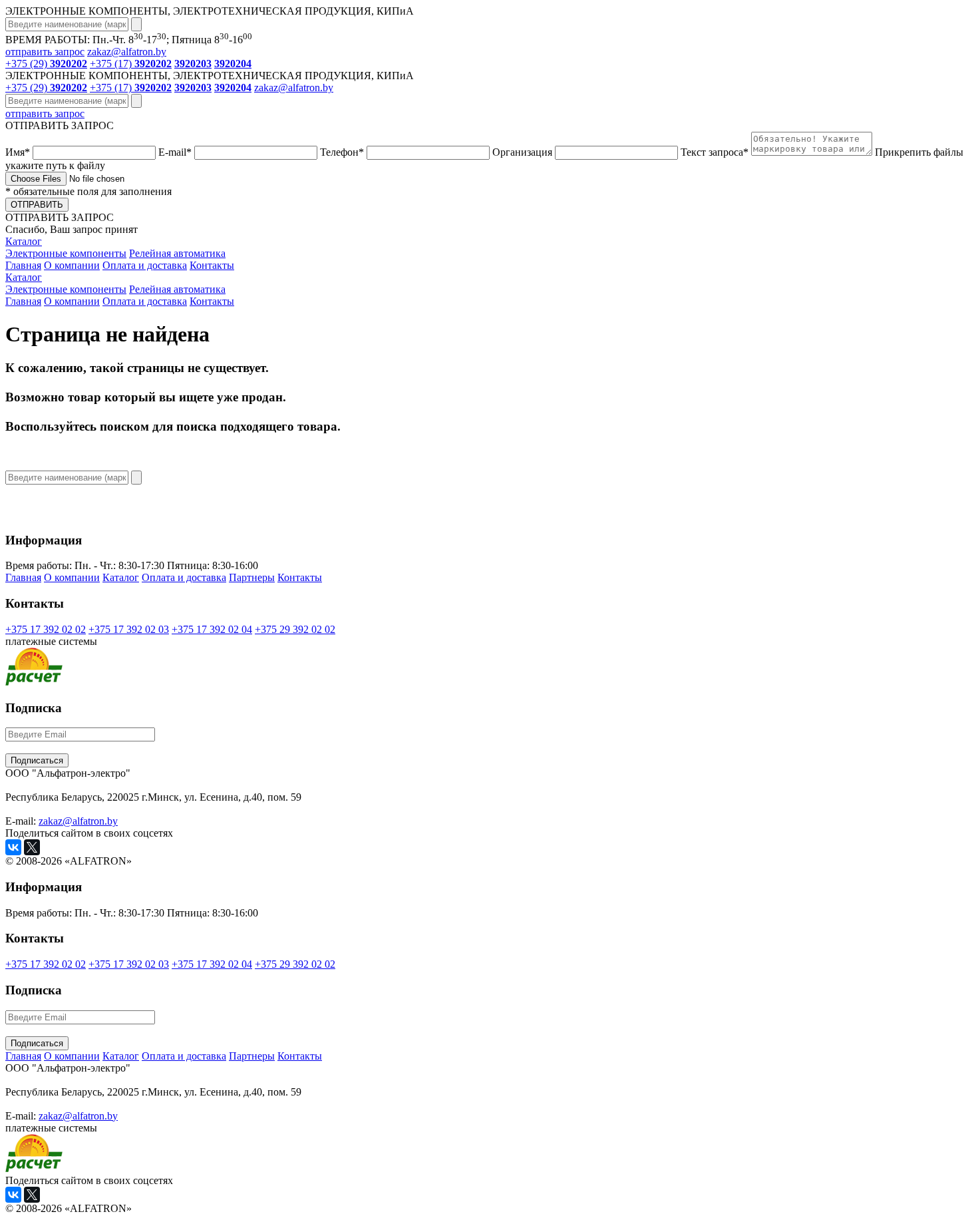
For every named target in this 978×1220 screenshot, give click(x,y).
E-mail (175, 152)
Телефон (342, 152)
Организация (523, 152)
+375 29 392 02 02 (295, 629)
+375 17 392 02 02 (45, 629)
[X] (32, 847)
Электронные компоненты (65, 253)
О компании (72, 265)
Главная (23, 265)
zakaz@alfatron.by (126, 51)
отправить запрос (44, 51)
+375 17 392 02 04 (212, 629)
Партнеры (252, 577)
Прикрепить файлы (484, 158)
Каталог (23, 241)
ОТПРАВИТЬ (37, 205)
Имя (17, 152)
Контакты (212, 265)
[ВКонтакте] (13, 847)
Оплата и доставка (144, 265)
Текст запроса (714, 152)
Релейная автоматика (177, 253)
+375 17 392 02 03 (128, 629)
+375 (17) (131, 63)
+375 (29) (46, 63)
